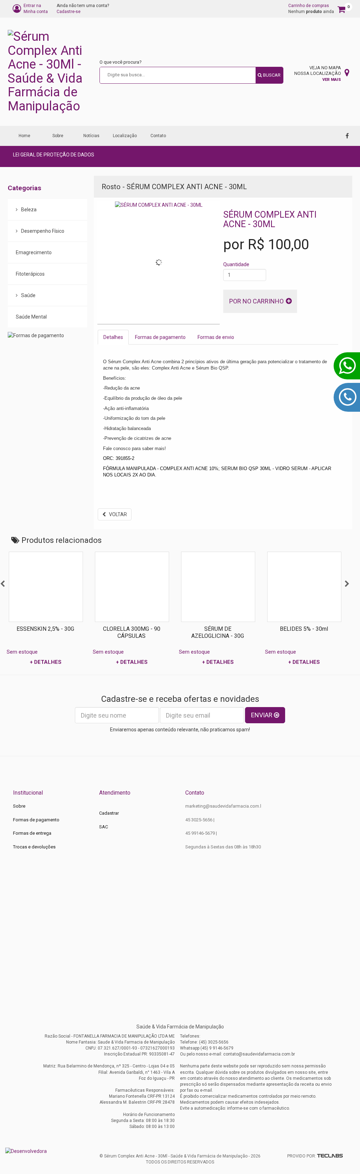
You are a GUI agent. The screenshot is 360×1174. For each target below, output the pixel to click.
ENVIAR (262, 715)
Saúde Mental (31, 317)
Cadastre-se (69, 11)
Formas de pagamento (160, 337)
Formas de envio (216, 337)
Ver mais (331, 79)
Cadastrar (109, 813)
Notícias (91, 135)
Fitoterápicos (30, 274)
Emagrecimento (34, 252)
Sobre (57, 135)
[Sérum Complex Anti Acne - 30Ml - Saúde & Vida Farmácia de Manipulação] (51, 72)
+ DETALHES (68, 662)
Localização (125, 135)
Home (24, 135)
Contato (158, 135)
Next (347, 584)
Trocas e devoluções (34, 846)
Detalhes (113, 337)
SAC (103, 826)
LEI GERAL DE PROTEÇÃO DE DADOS (53, 155)
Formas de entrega (32, 833)
